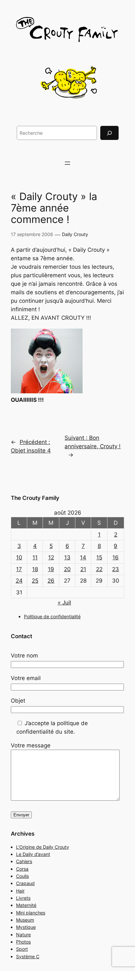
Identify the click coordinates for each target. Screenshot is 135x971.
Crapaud (25, 883)
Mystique (26, 927)
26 (51, 580)
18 (35, 569)
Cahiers (24, 861)
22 (99, 569)
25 (35, 580)
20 (67, 569)
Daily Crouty (75, 234)
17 (19, 569)
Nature (23, 934)
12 (51, 557)
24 (19, 580)
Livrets (23, 898)
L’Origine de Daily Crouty (42, 847)
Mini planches (30, 912)
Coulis (22, 876)
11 (35, 557)
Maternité (26, 905)
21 (83, 569)
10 (19, 557)
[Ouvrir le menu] (67, 163)
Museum (25, 920)
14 (83, 557)
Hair (20, 891)
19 (51, 569)
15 (99, 557)
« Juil (64, 602)
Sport (22, 949)
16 (115, 557)
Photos (23, 942)
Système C (27, 956)
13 (67, 557)
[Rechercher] (109, 133)
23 (115, 569)
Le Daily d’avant (33, 854)
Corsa (22, 869)
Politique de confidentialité (52, 616)
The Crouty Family (35, 498)
